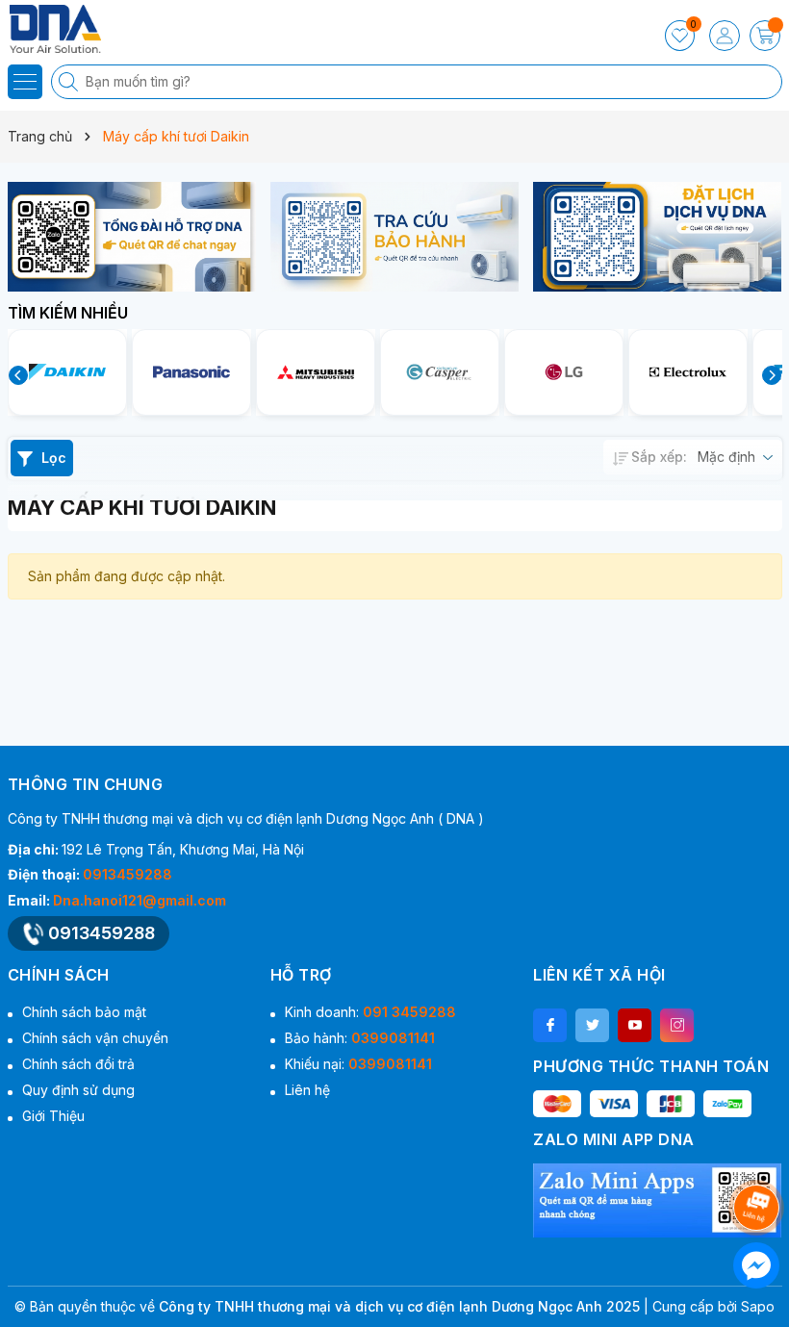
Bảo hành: (360, 1038)
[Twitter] (592, 1025)
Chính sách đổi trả (78, 1064)
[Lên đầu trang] (759, 1156)
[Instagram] (677, 1025)
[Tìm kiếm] (70, 81)
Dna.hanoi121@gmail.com (139, 900)
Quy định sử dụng (78, 1090)
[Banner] (132, 237)
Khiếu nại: (358, 1064)
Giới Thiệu (53, 1116)
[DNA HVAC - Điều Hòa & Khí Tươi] (72, 29)
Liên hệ (307, 1090)
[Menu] (25, 81)
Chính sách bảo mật (84, 1012)
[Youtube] (634, 1025)
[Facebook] (550, 1025)
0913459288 (127, 874)
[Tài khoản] (724, 35)
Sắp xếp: (659, 456)
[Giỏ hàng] (765, 35)
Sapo (758, 1306)
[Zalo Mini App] (657, 1200)
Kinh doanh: (370, 1012)
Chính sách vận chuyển (95, 1038)
